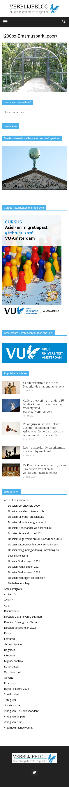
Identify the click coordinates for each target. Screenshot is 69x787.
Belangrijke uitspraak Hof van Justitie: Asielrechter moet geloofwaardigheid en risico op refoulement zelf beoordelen (43, 429)
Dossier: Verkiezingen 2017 (24, 561)
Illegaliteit (9, 650)
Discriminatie (12, 611)
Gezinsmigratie (13, 644)
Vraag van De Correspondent (21, 711)
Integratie (9, 655)
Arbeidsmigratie (13, 589)
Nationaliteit (11, 666)
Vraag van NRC (13, 722)
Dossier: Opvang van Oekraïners (23, 616)
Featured (9, 639)
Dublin (8, 633)
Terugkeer (10, 700)
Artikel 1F (9, 600)
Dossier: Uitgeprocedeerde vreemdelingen (33, 544)
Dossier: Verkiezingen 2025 (24, 572)
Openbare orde (13, 672)
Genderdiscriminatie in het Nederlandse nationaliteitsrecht (43, 384)
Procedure (10, 683)
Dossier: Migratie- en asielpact (26, 516)
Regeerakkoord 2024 (16, 688)
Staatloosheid (12, 694)
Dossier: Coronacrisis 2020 (24, 505)
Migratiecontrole (14, 661)
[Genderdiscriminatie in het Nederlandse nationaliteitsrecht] (11, 387)
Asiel (7, 605)
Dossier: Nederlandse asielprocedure (30, 528)
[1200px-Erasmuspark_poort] (34, 90)
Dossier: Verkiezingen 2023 (20, 627)
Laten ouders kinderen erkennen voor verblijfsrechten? (44, 449)
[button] (64, 22)
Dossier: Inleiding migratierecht (26, 511)
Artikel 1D (10, 594)
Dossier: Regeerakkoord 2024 (25, 533)
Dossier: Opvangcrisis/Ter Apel (22, 622)
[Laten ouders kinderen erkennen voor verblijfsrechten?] (11, 452)
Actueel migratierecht (16, 500)
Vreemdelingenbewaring (18, 727)
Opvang (8, 677)
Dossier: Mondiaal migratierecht (27, 522)
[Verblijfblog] (34, 9)
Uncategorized (12, 705)
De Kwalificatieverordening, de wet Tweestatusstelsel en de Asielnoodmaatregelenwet (45, 469)
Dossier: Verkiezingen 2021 (24, 566)
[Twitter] (34, 772)
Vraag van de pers (14, 716)
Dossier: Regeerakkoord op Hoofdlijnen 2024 (35, 539)
